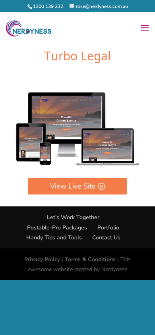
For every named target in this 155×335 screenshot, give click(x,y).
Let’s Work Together (73, 217)
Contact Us (106, 237)
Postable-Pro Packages (57, 227)
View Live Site (73, 186)
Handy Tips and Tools (54, 237)
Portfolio (108, 227)
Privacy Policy (42, 259)
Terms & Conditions (90, 259)
